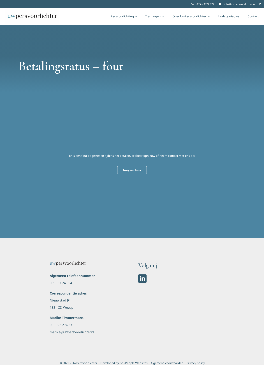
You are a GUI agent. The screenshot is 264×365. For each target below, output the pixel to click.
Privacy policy (195, 363)
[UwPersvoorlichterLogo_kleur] (68, 263)
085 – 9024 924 (205, 4)
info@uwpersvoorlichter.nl (240, 4)
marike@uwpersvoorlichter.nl (72, 332)
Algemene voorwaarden (167, 363)
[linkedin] (260, 4)
